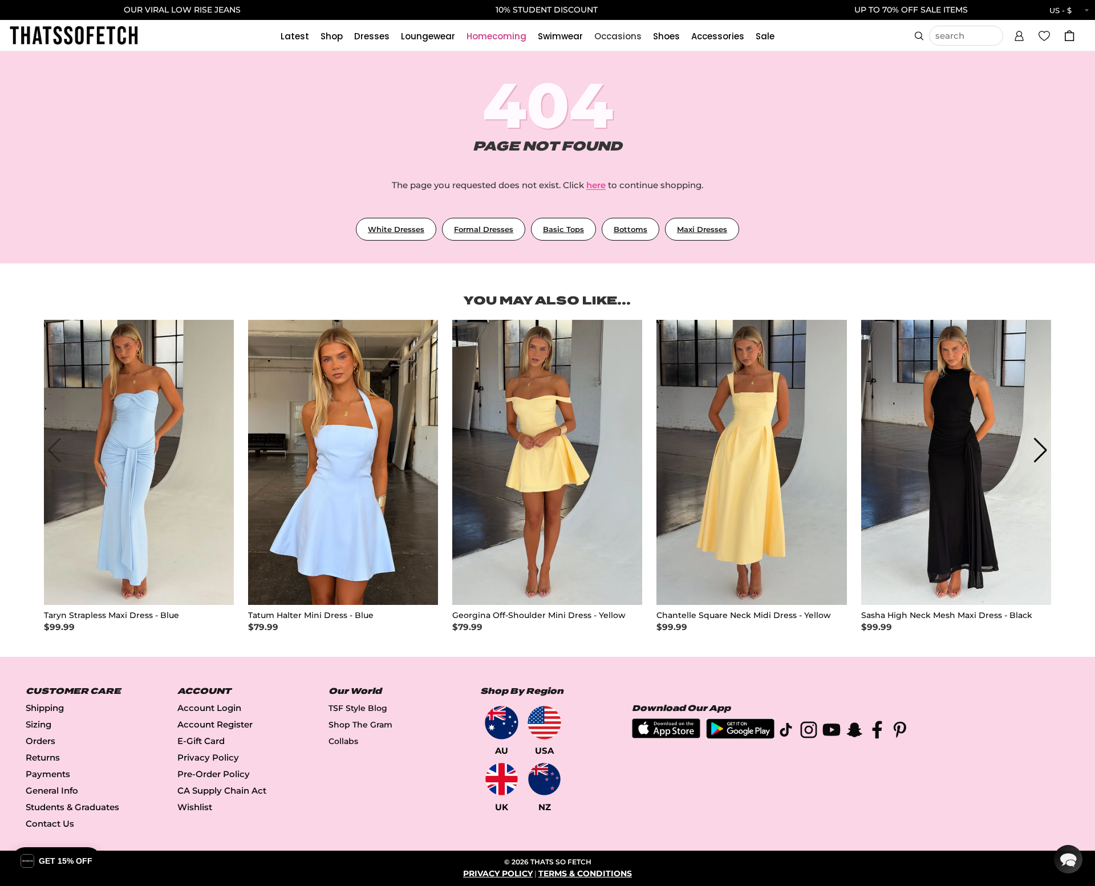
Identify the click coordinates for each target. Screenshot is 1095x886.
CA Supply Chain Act (221, 790)
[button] (1019, 34)
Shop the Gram (360, 725)
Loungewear (428, 36)
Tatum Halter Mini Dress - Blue (311, 615)
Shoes (666, 36)
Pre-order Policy (213, 774)
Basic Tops (563, 229)
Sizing (38, 724)
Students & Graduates (72, 807)
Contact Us (50, 823)
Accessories (717, 36)
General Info (52, 790)
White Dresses (396, 229)
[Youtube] (831, 731)
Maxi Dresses (702, 229)
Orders (40, 740)
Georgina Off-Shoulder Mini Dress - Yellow (539, 615)
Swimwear (560, 36)
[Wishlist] (1044, 35)
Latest (295, 36)
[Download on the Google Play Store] (740, 735)
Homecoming (496, 36)
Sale (765, 36)
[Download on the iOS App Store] (666, 735)
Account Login (209, 707)
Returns (43, 757)
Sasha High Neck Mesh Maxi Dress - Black (946, 615)
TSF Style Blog (357, 708)
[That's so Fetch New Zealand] (544, 779)
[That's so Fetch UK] (501, 779)
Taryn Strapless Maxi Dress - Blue (111, 615)
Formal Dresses (483, 229)
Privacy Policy (208, 757)
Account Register (215, 724)
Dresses (372, 36)
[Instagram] (808, 731)
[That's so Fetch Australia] (501, 722)
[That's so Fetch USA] (544, 722)
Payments (48, 774)
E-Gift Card (201, 740)
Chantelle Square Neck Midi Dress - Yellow (743, 615)
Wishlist (194, 807)
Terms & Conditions (585, 873)
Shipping (45, 707)
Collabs (343, 741)
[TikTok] (785, 731)
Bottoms (630, 229)
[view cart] (1069, 36)
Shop (332, 36)
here (596, 185)
